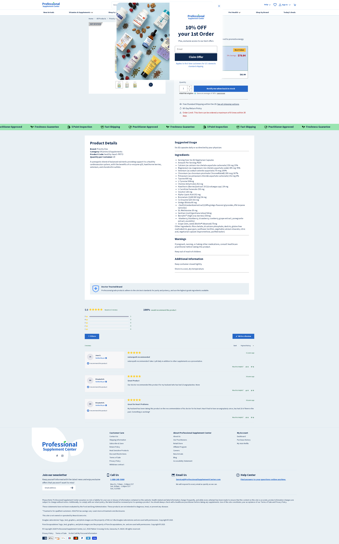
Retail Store (178, 443)
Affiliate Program (180, 447)
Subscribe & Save (117, 443)
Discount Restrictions (118, 454)
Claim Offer (196, 57)
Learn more (221, 93)
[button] (108, 316)
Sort (235, 346)
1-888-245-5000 (117, 479)
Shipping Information (118, 440)
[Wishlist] (275, 4)
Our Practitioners (180, 440)
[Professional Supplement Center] (51, 4)
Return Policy (115, 447)
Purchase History (244, 440)
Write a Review (246, 337)
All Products (101, 19)
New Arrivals (178, 454)
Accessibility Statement (182, 461)
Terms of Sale (115, 458)
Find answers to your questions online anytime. (263, 479)
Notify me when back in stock (221, 88)
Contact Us (114, 436)
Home (91, 19)
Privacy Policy (115, 461)
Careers (176, 451)
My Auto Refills (243, 443)
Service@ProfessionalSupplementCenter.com (198, 479)
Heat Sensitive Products (119, 451)
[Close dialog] (219, 6)
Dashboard (241, 436)
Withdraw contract (117, 465)
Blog (175, 458)
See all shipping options (228, 104)
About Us (176, 436)
